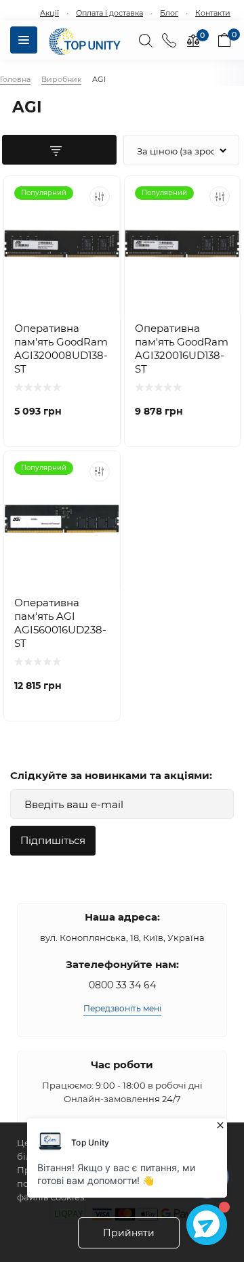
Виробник (61, 79)
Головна (15, 79)
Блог (169, 13)
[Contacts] (169, 40)
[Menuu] (23, 40)
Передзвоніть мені (122, 1008)
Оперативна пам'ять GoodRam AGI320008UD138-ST (61, 348)
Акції (49, 13)
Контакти (212, 13)
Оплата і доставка (109, 13)
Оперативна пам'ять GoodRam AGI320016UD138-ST (181, 348)
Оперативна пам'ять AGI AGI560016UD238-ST (60, 623)
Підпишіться (52, 840)
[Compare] (99, 196)
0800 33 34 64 (122, 985)
